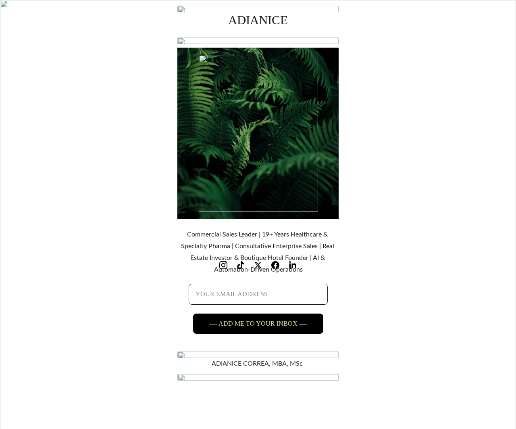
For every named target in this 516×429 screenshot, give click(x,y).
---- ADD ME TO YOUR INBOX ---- (258, 323)
